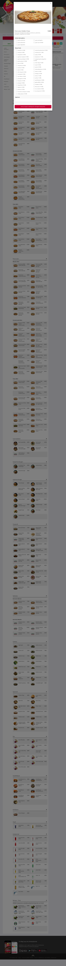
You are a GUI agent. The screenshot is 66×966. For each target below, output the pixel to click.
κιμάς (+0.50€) (38, 54)
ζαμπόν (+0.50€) (21, 87)
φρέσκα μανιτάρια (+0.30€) (23, 59)
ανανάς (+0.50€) (21, 67)
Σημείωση (17, 97)
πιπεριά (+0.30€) (21, 52)
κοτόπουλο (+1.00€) (39, 52)
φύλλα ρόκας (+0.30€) (22, 61)
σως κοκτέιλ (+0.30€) (39, 88)
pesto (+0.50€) (38, 67)
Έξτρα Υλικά (18, 48)
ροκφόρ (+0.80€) (21, 83)
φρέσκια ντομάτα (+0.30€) (23, 56)
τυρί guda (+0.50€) (21, 74)
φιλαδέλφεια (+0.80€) (39, 80)
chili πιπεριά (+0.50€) (22, 72)
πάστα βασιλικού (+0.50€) (40, 69)
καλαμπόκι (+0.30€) (22, 54)
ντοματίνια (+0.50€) (22, 65)
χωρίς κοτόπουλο (21, 40)
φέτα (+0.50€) (20, 70)
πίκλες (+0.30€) (38, 71)
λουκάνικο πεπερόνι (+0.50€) (24, 91)
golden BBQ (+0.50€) (39, 82)
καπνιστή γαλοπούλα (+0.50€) (41, 50)
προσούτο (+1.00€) (39, 56)
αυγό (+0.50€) (38, 64)
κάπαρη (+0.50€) (38, 73)
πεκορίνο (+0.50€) (21, 80)
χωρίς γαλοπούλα (21, 42)
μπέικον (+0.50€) (21, 89)
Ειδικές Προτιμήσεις (20, 38)
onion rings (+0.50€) (39, 62)
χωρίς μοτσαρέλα (38, 40)
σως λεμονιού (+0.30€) (39, 91)
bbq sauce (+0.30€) (39, 86)
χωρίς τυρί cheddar (39, 42)
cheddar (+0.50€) (38, 84)
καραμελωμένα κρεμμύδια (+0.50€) (40, 59)
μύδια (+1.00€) (38, 78)
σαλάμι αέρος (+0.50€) (22, 93)
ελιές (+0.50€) (20, 63)
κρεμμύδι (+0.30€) (21, 50)
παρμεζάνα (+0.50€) (22, 85)
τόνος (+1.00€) (38, 75)
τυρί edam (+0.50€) (22, 76)
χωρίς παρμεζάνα (21, 44)
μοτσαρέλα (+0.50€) (22, 78)
